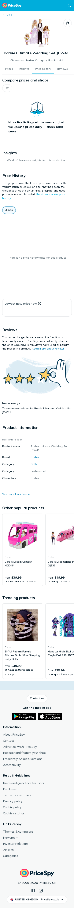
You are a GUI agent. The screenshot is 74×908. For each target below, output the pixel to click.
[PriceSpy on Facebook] (33, 890)
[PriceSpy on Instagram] (41, 890)
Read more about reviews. (48, 348)
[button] (7, 88)
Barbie (35, 457)
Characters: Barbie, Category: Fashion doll (37, 60)
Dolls (10, 14)
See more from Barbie (16, 494)
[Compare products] (67, 23)
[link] (22, 550)
